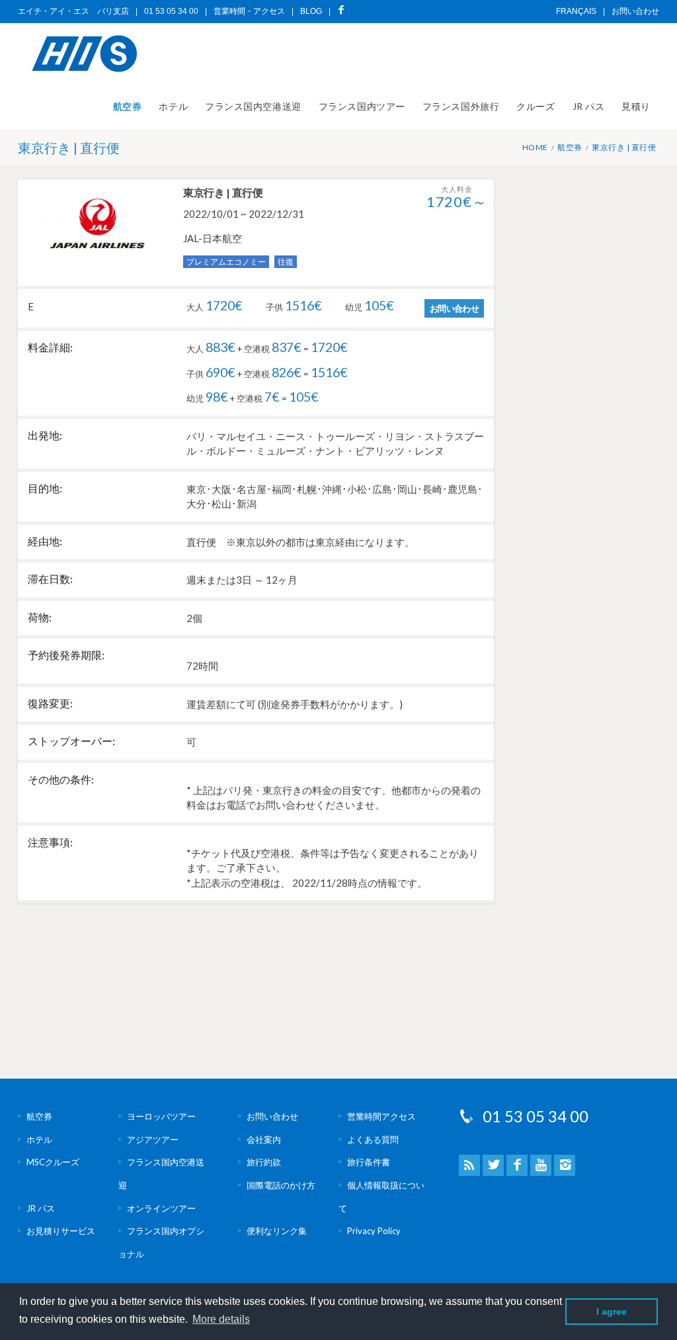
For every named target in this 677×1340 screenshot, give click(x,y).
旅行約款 (264, 1162)
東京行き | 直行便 (624, 147)
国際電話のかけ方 (281, 1185)
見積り (636, 106)
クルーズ (535, 106)
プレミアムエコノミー (226, 262)
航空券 (127, 106)
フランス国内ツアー (362, 106)
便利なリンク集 (277, 1231)
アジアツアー (153, 1139)
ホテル (173, 106)
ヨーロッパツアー (161, 1116)
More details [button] (221, 1319)
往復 (286, 262)
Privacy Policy (374, 1231)
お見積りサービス (60, 1231)
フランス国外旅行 (460, 106)
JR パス (589, 106)
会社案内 (264, 1139)
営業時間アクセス (381, 1116)
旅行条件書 (368, 1162)
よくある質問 (373, 1139)
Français (576, 11)
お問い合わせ (635, 11)
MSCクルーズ (52, 1162)
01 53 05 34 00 (535, 1116)
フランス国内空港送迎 (253, 106)
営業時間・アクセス (249, 11)
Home (535, 147)
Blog (311, 11)
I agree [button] (611, 1311)
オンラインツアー (161, 1208)
